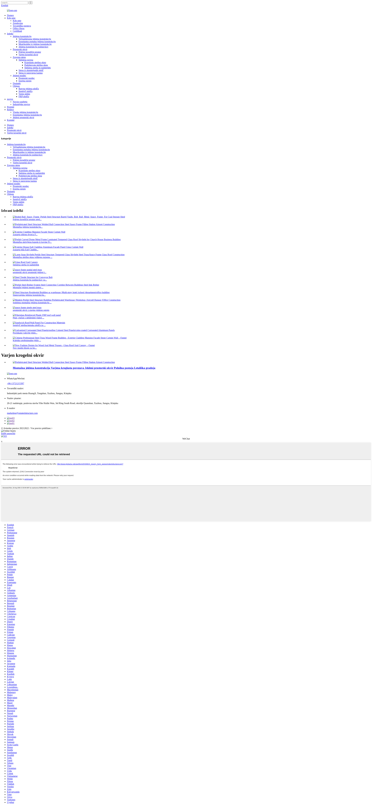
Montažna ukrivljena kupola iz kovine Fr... (32, 242)
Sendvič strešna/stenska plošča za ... (29, 325)
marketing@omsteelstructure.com (22, 413)
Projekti (10, 107)
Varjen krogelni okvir (28, 54)
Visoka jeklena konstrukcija (25, 112)
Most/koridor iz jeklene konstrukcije (35, 44)
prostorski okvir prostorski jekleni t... (29, 272)
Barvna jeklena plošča (29, 88)
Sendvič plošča (25, 91)
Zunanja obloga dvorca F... (25, 234)
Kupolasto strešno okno (35, 62)
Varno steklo (24, 94)
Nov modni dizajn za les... (25, 348)
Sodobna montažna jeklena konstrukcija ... (32, 302)
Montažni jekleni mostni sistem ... (28, 287)
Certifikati (17, 31)
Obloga (16, 86)
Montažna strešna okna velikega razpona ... (32, 257)
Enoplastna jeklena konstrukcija (27, 115)
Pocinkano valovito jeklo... (25, 333)
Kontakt (10, 120)
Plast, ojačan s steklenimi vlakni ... (28, 317)
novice (10, 99)
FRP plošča (24, 96)
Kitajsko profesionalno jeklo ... (27, 340)
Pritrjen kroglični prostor (30, 52)
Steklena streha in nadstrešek (37, 67)
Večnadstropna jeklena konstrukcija (35, 39)
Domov (10, 15)
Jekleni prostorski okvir (23, 117)
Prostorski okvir (20, 49)
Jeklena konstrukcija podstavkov (33, 47)
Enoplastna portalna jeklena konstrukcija (37, 41)
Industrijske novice (21, 104)
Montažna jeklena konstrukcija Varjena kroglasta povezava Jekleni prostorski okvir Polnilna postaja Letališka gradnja (84, 367)
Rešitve (10, 109)
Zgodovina (18, 23)
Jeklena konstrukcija (22, 36)
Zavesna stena (19, 57)
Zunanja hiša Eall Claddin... (25, 249)
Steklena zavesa (26, 60)
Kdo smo (11, 18)
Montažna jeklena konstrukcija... (28, 227)
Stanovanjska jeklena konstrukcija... (29, 295)
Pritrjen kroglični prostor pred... (27, 219)
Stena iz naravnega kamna (31, 73)
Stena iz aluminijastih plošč (31, 70)
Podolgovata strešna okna (36, 65)
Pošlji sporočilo (8, 433)
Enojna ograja (25, 81)
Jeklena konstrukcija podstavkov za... (30, 280)
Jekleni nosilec (19, 75)
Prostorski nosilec (27, 78)
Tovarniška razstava (22, 26)
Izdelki (10, 33)
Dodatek (17, 83)
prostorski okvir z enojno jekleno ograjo (31, 310)
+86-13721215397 (15, 383)
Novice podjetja (20, 101)
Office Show (19, 28)
